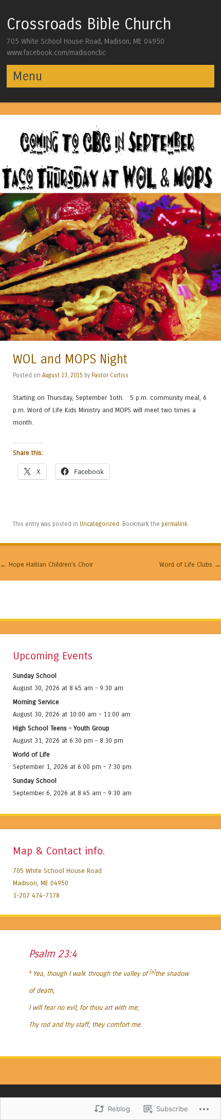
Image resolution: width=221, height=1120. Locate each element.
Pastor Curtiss (109, 375)
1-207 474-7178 (36, 895)
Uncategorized (99, 524)
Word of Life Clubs (190, 564)
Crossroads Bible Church (89, 24)
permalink (174, 524)
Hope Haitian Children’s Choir (46, 564)
